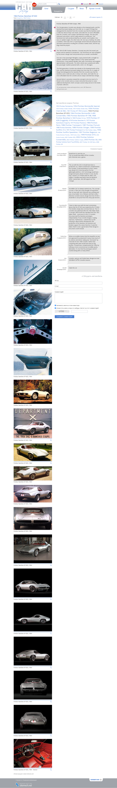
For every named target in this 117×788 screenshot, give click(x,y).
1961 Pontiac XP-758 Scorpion (77, 111)
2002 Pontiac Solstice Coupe (74, 140)
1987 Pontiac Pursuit (91, 125)
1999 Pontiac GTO (88, 134)
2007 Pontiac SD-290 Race (87, 142)
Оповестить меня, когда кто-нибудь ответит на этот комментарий (77, 308)
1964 (24, 18)
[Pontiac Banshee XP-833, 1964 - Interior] (33, 767)
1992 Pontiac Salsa (90, 130)
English (93, 4)
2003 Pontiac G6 (91, 139)
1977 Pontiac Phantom (78, 123)
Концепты (20, 18)
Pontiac (28, 18)
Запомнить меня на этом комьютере (67, 305)
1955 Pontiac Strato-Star (80, 108)
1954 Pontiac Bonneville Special (86, 106)
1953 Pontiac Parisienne (64, 106)
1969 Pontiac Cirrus (79, 118)
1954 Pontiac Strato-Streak (64, 108)
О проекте (19, 780)
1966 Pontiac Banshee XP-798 (78, 115)
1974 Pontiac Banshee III (77, 120)
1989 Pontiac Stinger (80, 127)
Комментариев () (96, 17)
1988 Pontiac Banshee (63, 128)
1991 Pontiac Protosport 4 (75, 130)
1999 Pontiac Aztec (75, 135)
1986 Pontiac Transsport (71, 125)
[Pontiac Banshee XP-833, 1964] (33, 48)
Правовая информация (30, 780)
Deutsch (101, 4)
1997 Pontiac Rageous (88, 132)
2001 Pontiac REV (70, 137)
